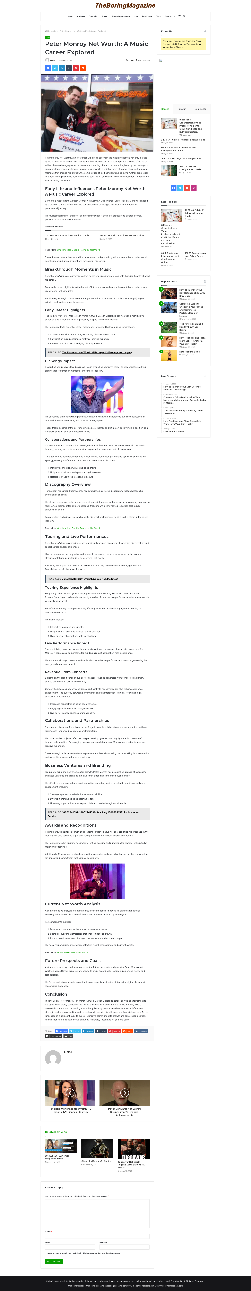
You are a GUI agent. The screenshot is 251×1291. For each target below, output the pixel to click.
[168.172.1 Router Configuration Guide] (169, 170)
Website (103, 1242)
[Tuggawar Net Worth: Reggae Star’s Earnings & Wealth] (134, 1149)
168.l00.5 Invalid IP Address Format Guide (121, 235)
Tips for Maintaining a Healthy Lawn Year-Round (191, 327)
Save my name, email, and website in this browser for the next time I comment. (84, 1253)
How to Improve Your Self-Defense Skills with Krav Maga (192, 293)
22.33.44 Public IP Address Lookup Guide (67, 235)
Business (81, 16)
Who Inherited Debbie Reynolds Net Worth (79, 249)
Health (105, 16)
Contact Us (170, 16)
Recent (165, 109)
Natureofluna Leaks (189, 351)
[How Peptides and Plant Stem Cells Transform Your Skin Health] (169, 341)
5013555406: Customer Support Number (57, 1157)
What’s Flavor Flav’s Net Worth (72, 952)
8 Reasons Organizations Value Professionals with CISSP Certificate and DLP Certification (190, 125)
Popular (182, 109)
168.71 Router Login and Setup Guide (181, 158)
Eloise (52, 60)
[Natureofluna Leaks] (169, 355)
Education (93, 16)
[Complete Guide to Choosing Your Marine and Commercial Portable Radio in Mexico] (169, 307)
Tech (158, 16)
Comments (200, 109)
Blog (56, 31)
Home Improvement (121, 16)
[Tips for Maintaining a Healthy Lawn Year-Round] (169, 327)
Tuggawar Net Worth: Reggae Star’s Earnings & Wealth (131, 1165)
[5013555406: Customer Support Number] (61, 1146)
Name (48, 1231)
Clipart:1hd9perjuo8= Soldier (96, 1161)
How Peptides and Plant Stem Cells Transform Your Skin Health (192, 341)
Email (48, 1242)
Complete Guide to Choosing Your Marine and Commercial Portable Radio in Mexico (191, 310)
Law (136, 16)
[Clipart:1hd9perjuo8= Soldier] (97, 1148)
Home (69, 16)
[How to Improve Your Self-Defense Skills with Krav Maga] (169, 293)
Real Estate (147, 16)
